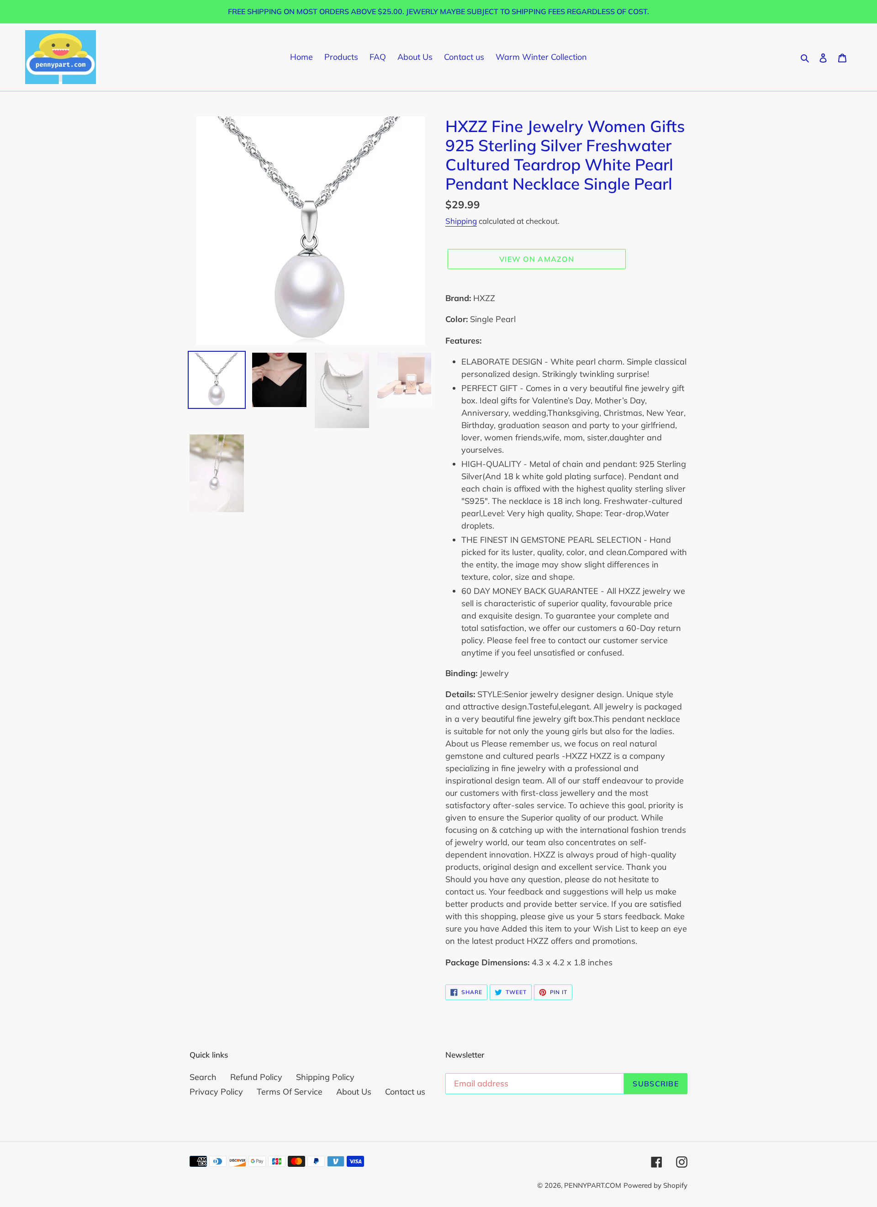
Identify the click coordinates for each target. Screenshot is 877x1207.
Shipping (461, 221)
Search (203, 1077)
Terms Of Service (289, 1091)
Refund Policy (256, 1077)
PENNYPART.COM (592, 1185)
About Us (353, 1091)
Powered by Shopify (655, 1185)
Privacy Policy (216, 1091)
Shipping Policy (325, 1077)
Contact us (405, 1091)
